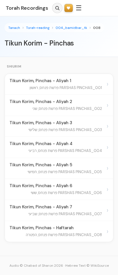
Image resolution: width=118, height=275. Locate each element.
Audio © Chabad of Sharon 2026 (36, 265)
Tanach (14, 27)
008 (97, 27)
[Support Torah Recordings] (68, 8)
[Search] (57, 8)
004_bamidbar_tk (71, 27)
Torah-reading (38, 27)
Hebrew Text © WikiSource (87, 265)
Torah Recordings (27, 8)
